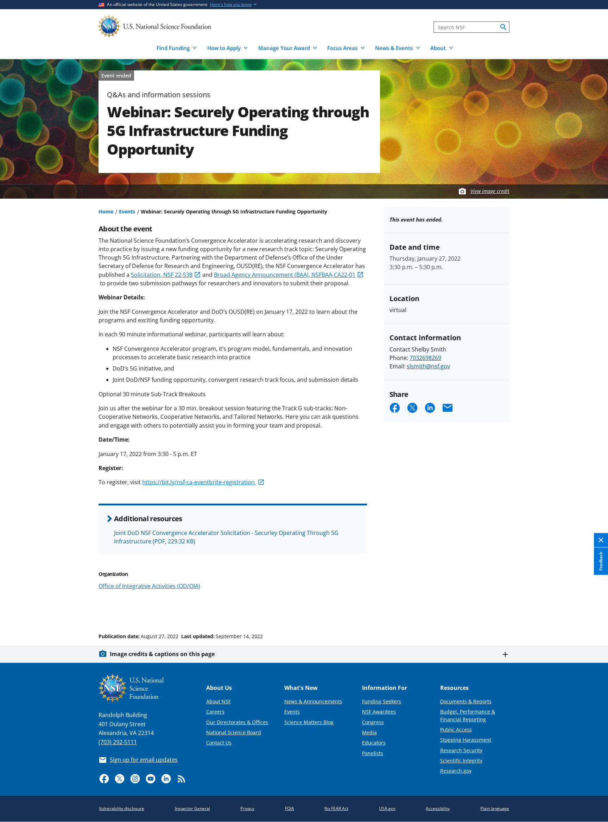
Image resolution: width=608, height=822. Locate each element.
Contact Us (219, 742)
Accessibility (438, 808)
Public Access (456, 729)
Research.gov (455, 770)
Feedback (601, 561)
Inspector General (192, 808)
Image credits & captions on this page (162, 654)
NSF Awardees (379, 711)
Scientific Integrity (461, 760)
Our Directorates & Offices (237, 722)
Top (593, 610)
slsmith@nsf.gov (428, 366)
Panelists (372, 753)
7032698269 (425, 358)
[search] (503, 27)
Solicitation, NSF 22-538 (161, 275)
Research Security (461, 750)
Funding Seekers (381, 701)
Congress (373, 722)
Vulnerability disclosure (121, 808)
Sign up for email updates (144, 760)
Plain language (494, 808)
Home (106, 211)
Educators (374, 742)
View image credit (489, 191)
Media (369, 732)
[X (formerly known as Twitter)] (119, 778)
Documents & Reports (466, 701)
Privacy (247, 808)
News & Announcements (313, 701)
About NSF (218, 701)
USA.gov (387, 808)
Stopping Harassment (465, 739)
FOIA (289, 808)
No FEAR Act (336, 808)
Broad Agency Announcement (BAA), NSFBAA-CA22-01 (284, 275)
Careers (215, 711)
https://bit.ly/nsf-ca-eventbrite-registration (199, 482)
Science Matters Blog (309, 722)
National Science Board (233, 732)
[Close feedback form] (601, 540)
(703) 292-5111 (118, 742)
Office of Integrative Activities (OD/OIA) (149, 586)
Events (127, 211)
